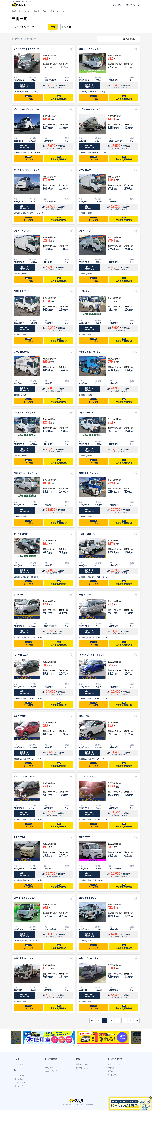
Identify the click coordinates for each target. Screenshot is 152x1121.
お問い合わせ (18, 1086)
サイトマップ (112, 1074)
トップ (16, 1059)
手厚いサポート (50, 1067)
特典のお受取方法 (51, 1071)
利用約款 (110, 1067)
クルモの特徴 (51, 1059)
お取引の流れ (18, 1079)
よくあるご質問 (19, 1082)
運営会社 (110, 1071)
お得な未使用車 (82, 1064)
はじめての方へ (19, 1075)
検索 (53, 26)
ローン (47, 1064)
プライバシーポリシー (115, 1064)
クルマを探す (116, 5)
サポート (17, 1070)
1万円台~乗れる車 (83, 1067)
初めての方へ (134, 5)
